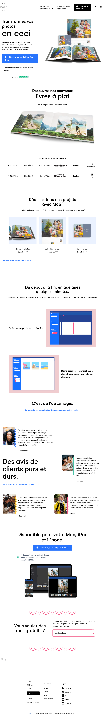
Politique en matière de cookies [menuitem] (64, 713)
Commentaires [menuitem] (49, 698)
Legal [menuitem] (31, 713)
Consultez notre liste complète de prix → (16, 261)
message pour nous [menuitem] (33, 702)
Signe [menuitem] (95, 7)
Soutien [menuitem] (29, 698)
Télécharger (33, 693)
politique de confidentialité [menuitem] (44, 713)
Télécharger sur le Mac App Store (19, 58)
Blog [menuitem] (45, 695)
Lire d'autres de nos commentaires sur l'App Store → (21, 484)
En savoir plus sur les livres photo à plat (52, 105)
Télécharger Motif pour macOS (54, 548)
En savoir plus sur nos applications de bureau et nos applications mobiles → (52, 410)
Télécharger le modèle (82, 8)
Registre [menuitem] (46, 688)
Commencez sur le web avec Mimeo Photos (18, 69)
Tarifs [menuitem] (46, 691)
